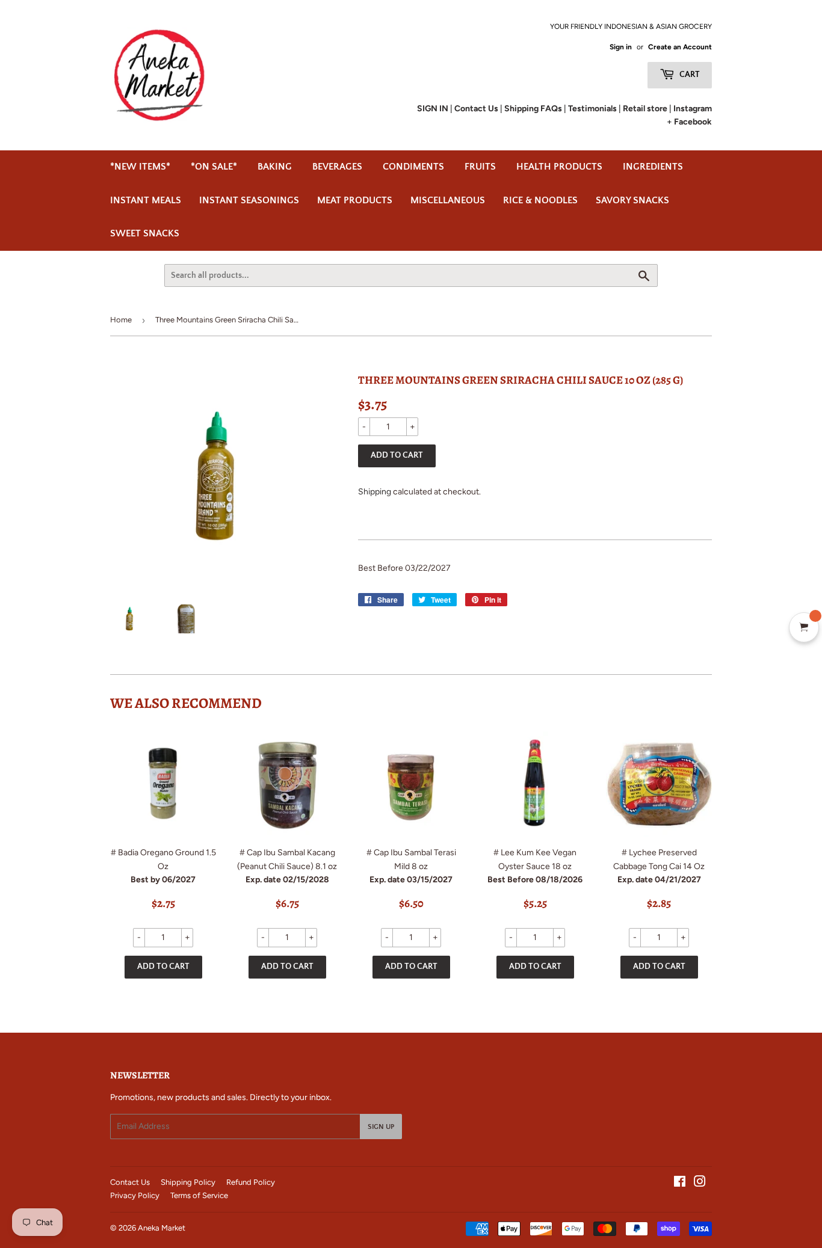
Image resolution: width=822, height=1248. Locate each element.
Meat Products (354, 200)
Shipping (374, 492)
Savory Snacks (632, 200)
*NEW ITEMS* (140, 166)
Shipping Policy (188, 1182)
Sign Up (381, 1127)
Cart (689, 74)
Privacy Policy (134, 1195)
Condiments (413, 166)
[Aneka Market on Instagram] (700, 1183)
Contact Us (130, 1182)
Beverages (337, 166)
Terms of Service (199, 1195)
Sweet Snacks (144, 233)
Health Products (559, 166)
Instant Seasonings (249, 200)
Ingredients (653, 166)
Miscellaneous (447, 200)
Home (121, 319)
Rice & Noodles (540, 200)
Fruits (480, 166)
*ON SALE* (214, 166)
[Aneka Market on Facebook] (679, 1183)
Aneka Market (161, 1227)
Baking (275, 166)
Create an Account (680, 47)
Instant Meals (145, 200)
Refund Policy (250, 1182)
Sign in (621, 47)
